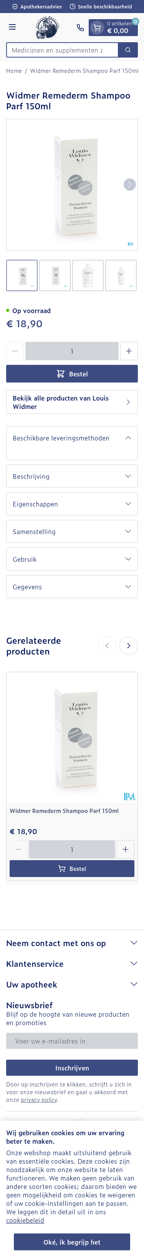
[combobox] (62, 50)
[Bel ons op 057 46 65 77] (80, 27)
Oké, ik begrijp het (72, 1241)
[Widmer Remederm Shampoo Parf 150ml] (72, 737)
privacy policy (39, 1099)
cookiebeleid (25, 1220)
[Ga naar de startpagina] (47, 27)
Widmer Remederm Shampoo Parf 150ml (64, 810)
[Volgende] (130, 184)
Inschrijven (72, 1067)
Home (14, 70)
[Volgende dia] (128, 645)
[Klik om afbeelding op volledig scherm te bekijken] (72, 184)
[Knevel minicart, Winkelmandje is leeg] (97, 28)
